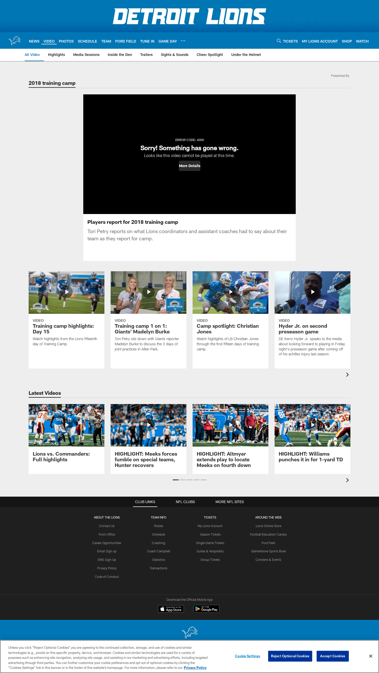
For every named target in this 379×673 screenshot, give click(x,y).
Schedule (158, 534)
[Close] (370, 656)
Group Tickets (210, 559)
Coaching (158, 543)
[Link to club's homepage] (14, 40)
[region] (189, 656)
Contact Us (106, 526)
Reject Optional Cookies (290, 656)
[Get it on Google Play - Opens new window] (206, 611)
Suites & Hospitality (210, 551)
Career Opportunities (106, 543)
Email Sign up (107, 551)
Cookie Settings (247, 656)
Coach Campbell (158, 551)
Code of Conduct (107, 576)
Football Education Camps (268, 534)
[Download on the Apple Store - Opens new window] (171, 609)
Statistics (158, 559)
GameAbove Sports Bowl (268, 551)
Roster (158, 526)
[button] (189, 166)
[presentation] (348, 375)
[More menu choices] (183, 41)
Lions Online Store (268, 526)
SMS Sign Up (106, 559)
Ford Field (268, 543)
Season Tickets (210, 534)
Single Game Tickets (210, 543)
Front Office (107, 534)
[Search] (279, 40)
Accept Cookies (332, 656)
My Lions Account (210, 526)
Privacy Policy (107, 568)
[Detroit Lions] (189, 633)
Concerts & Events (268, 559)
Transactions (158, 568)
